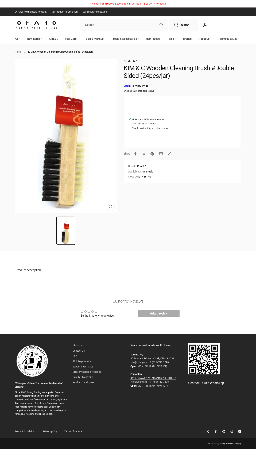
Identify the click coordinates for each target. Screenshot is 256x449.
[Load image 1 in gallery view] (66, 230)
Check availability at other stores (150, 128)
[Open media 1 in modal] (66, 136)
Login (127, 85)
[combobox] (124, 25)
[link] (31, 12)
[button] (17, 39)
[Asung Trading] (204, 373)
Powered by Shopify (233, 443)
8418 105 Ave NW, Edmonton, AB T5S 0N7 (153, 378)
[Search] (161, 24)
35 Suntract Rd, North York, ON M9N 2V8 (152, 358)
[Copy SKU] (149, 177)
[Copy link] (170, 154)
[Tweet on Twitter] (144, 154)
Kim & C (130, 61)
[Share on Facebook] (135, 154)
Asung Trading (219, 443)
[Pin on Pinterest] (152, 154)
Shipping (128, 91)
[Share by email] (161, 154)
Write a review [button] (159, 313)
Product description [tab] (28, 270)
